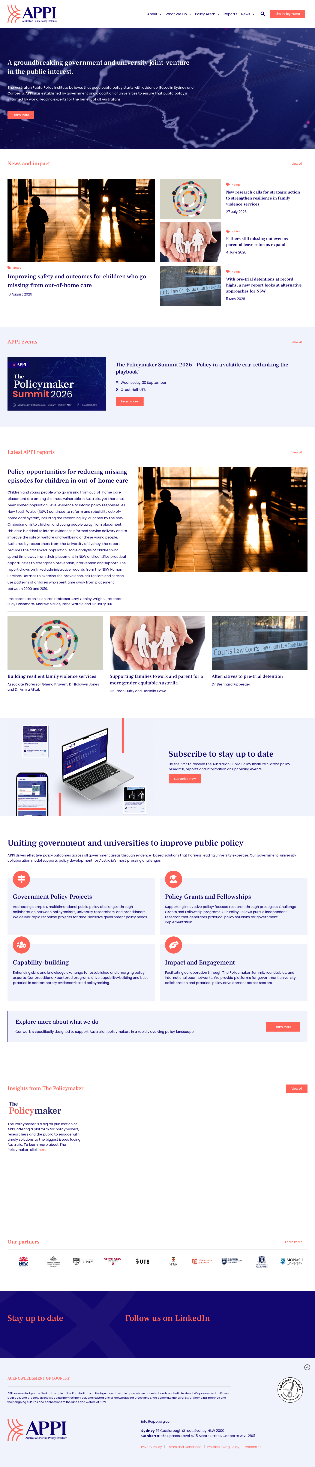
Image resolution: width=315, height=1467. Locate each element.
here (42, 1149)
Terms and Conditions (184, 1447)
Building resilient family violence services (52, 676)
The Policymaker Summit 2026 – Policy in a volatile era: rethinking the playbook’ (202, 368)
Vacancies (253, 1447)
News (245, 14)
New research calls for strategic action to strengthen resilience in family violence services (263, 198)
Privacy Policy (151, 1447)
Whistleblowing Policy (223, 1447)
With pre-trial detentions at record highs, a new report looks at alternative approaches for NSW (264, 285)
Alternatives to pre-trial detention (247, 676)
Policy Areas (205, 14)
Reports (230, 14)
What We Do (176, 14)
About (152, 14)
